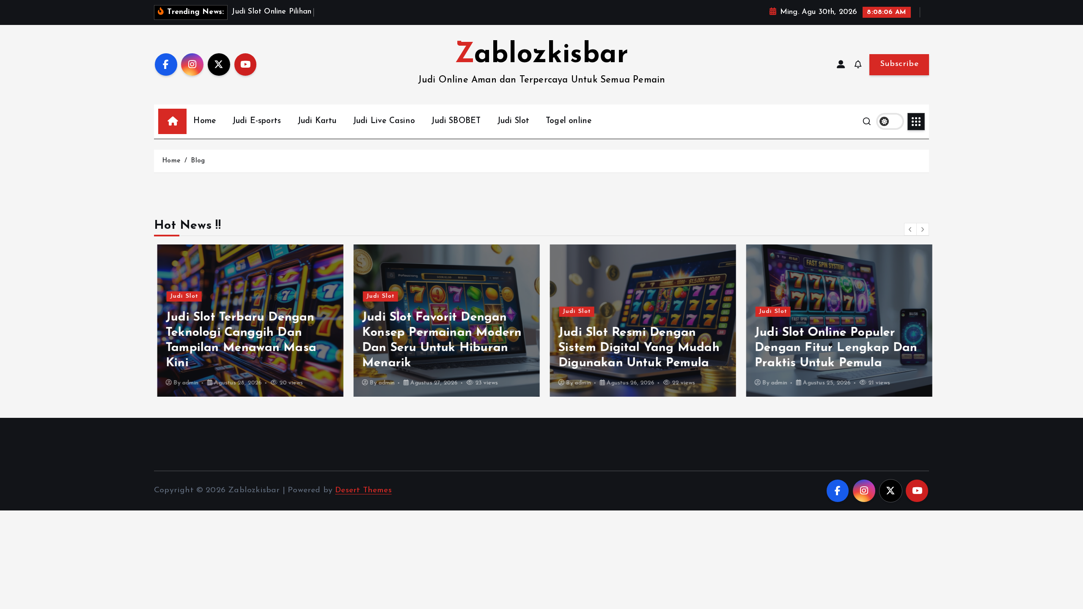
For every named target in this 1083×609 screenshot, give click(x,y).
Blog (198, 161)
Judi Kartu (317, 121)
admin (187, 383)
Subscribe (899, 64)
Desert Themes (363, 490)
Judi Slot (513, 121)
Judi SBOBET (456, 121)
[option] (247, 320)
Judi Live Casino (384, 121)
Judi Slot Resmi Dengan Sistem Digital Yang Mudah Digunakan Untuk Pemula (635, 347)
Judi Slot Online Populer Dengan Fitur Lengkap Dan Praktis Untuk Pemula (832, 347)
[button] (910, 229)
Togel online (568, 121)
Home (204, 121)
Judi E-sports (256, 121)
